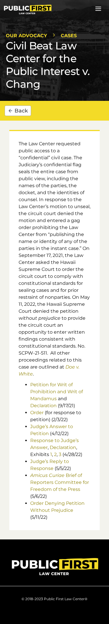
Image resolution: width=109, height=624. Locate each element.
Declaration (43, 405)
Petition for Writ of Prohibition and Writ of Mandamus (56, 391)
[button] (98, 9)
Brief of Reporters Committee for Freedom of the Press (59, 482)
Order (37, 412)
